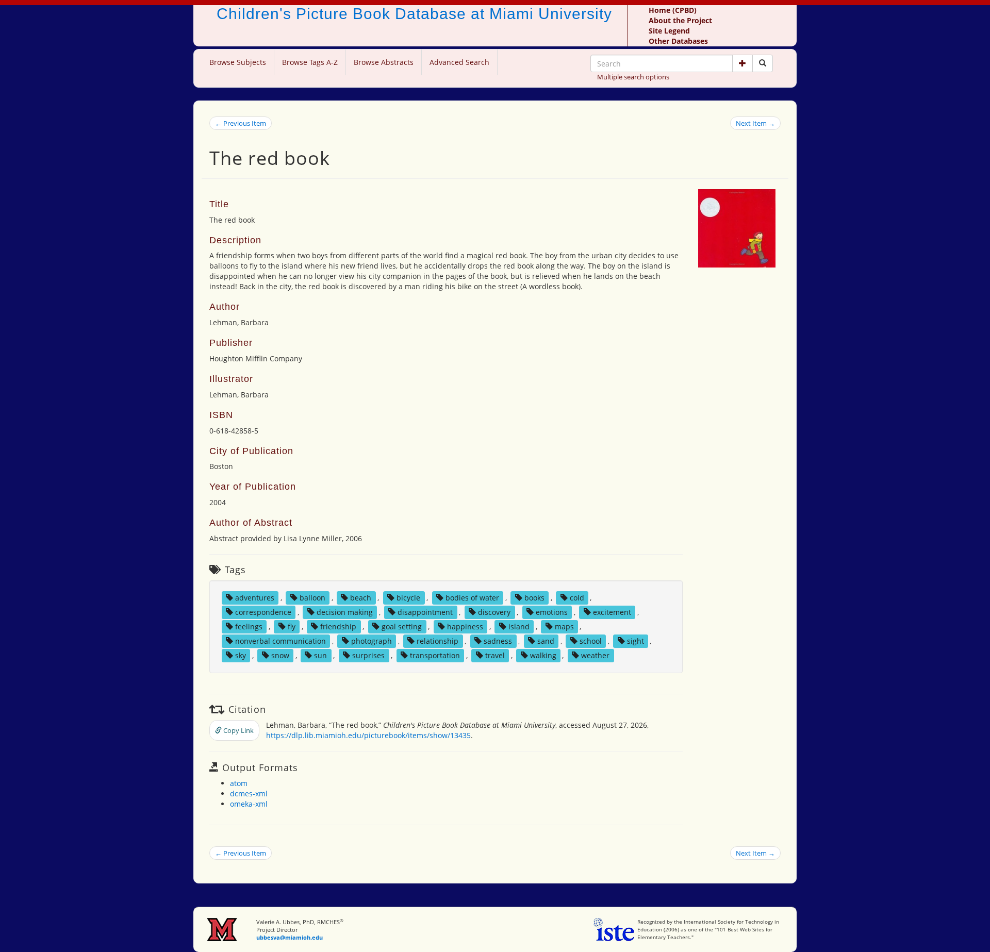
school (591, 641)
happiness (465, 626)
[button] (742, 63)
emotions (552, 612)
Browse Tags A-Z (310, 62)
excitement (612, 612)
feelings (248, 626)
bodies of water (472, 598)
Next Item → (755, 123)
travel (495, 655)
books (534, 598)
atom (239, 783)
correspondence (263, 612)
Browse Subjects (237, 62)
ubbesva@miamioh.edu (289, 937)
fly (291, 626)
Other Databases (678, 41)
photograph (371, 641)
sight (635, 641)
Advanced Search (459, 62)
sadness (498, 641)
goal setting (402, 626)
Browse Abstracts (384, 62)
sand (545, 641)
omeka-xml (249, 804)
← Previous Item (240, 123)
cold (577, 598)
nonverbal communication (280, 641)
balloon (312, 598)
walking (543, 655)
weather (595, 655)
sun (320, 655)
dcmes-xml (249, 793)
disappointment (425, 612)
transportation (435, 655)
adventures (254, 598)
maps (564, 626)
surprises (368, 655)
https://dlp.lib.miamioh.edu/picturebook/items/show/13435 (368, 735)
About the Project (680, 20)
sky (240, 655)
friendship (338, 626)
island (519, 626)
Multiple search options (633, 76)
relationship (437, 641)
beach (360, 598)
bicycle (408, 598)
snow (280, 655)
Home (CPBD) (673, 10)
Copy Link (238, 730)
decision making (345, 612)
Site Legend (669, 31)
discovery (494, 612)
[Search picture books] (762, 63)
